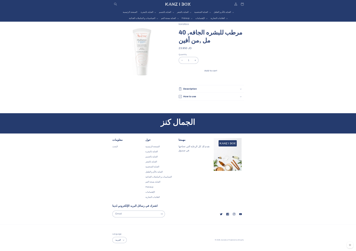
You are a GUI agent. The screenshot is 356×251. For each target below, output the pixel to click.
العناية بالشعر (151, 162)
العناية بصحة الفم (152, 182)
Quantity (183, 55)
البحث (115, 147)
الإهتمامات (150, 192)
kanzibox (224, 240)
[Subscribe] (161, 214)
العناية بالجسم (151, 157)
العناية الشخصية (152, 167)
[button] (115, 4)
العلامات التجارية (152, 197)
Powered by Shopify (236, 240)
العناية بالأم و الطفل (154, 172)
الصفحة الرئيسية (152, 147)
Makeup (149, 187)
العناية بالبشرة (151, 152)
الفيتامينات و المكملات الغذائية (158, 177)
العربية (118, 240)
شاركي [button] (185, 80)
